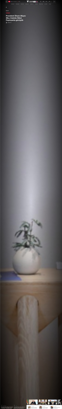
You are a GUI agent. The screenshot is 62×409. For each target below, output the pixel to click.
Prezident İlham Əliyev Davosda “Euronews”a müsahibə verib (7, 408)
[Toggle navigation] (7, 1)
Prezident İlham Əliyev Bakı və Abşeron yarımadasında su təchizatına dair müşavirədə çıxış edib (19, 408)
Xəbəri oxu (9, 22)
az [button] (54, 1)
